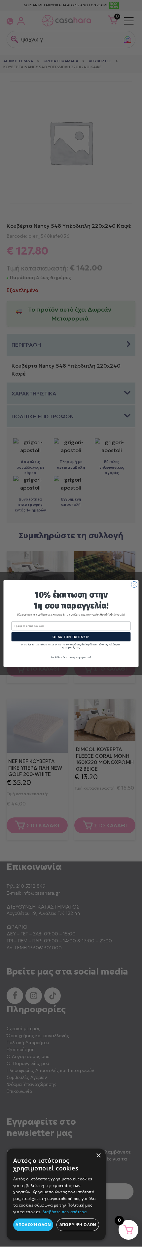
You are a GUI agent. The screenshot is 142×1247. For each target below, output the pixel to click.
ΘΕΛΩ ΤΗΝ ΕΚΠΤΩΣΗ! (71, 637)
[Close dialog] (134, 584)
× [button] (98, 1155)
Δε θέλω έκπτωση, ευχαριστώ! (71, 657)
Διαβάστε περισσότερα (65, 1212)
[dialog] (56, 1194)
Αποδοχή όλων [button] (33, 1224)
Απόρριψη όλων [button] (77, 1224)
